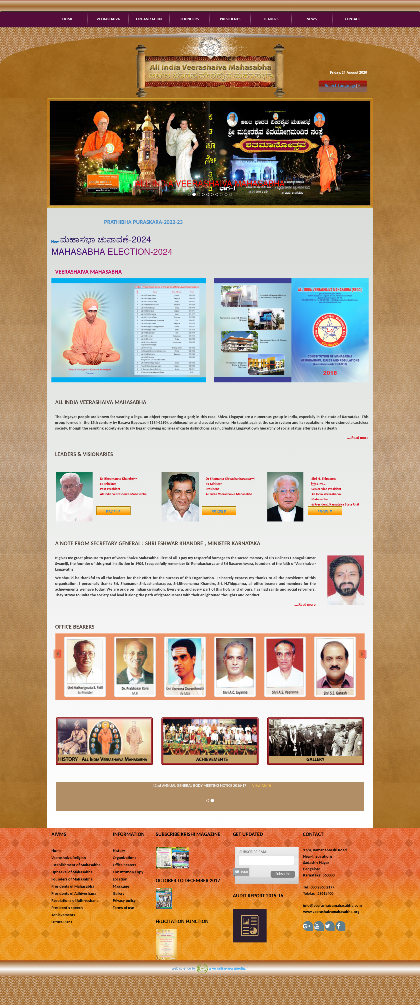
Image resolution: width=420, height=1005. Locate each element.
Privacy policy (124, 901)
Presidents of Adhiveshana (73, 894)
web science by (184, 968)
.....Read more (358, 438)
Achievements (63, 915)
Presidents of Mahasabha (72, 886)
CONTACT (352, 19)
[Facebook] (340, 926)
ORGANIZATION (149, 19)
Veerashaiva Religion (68, 858)
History (119, 851)
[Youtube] (319, 926)
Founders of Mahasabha (72, 879)
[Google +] (308, 926)
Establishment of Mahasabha (76, 865)
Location (120, 879)
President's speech (67, 908)
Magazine (121, 886)
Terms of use (123, 908)
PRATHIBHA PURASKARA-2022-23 (77, 222)
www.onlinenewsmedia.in (229, 968)
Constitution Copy (128, 872)
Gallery (119, 894)
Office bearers (124, 865)
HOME (67, 19)
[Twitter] (330, 926)
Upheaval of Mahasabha (72, 872)
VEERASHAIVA (108, 19)
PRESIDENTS (230, 19)
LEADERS (271, 19)
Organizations (124, 858)
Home (56, 851)
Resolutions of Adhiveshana (75, 901)
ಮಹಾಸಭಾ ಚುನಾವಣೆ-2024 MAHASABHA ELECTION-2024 (112, 245)
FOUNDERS (190, 19)
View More (261, 785)
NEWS (312, 19)
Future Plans (61, 922)
